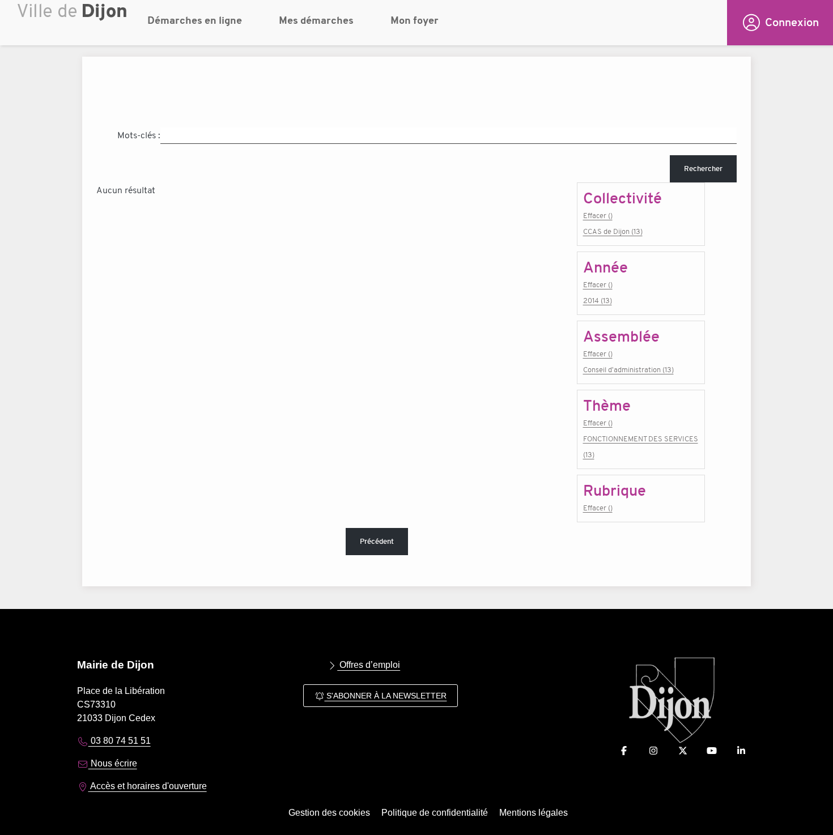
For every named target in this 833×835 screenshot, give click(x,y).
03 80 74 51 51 (119, 740)
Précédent (377, 541)
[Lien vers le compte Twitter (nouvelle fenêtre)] (682, 751)
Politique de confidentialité (434, 812)
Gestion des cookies (329, 812)
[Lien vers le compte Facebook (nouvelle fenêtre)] (624, 751)
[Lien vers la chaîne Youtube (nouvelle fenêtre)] (711, 751)
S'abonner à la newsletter (385, 695)
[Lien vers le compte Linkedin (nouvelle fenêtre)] (741, 751)
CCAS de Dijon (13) (613, 231)
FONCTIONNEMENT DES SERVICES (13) (640, 446)
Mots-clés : (138, 135)
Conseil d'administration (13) (628, 369)
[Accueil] (73, 25)
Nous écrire (112, 763)
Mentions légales (533, 812)
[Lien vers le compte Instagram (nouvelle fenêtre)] (653, 751)
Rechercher (703, 168)
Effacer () (598, 215)
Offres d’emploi (368, 665)
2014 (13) (597, 300)
